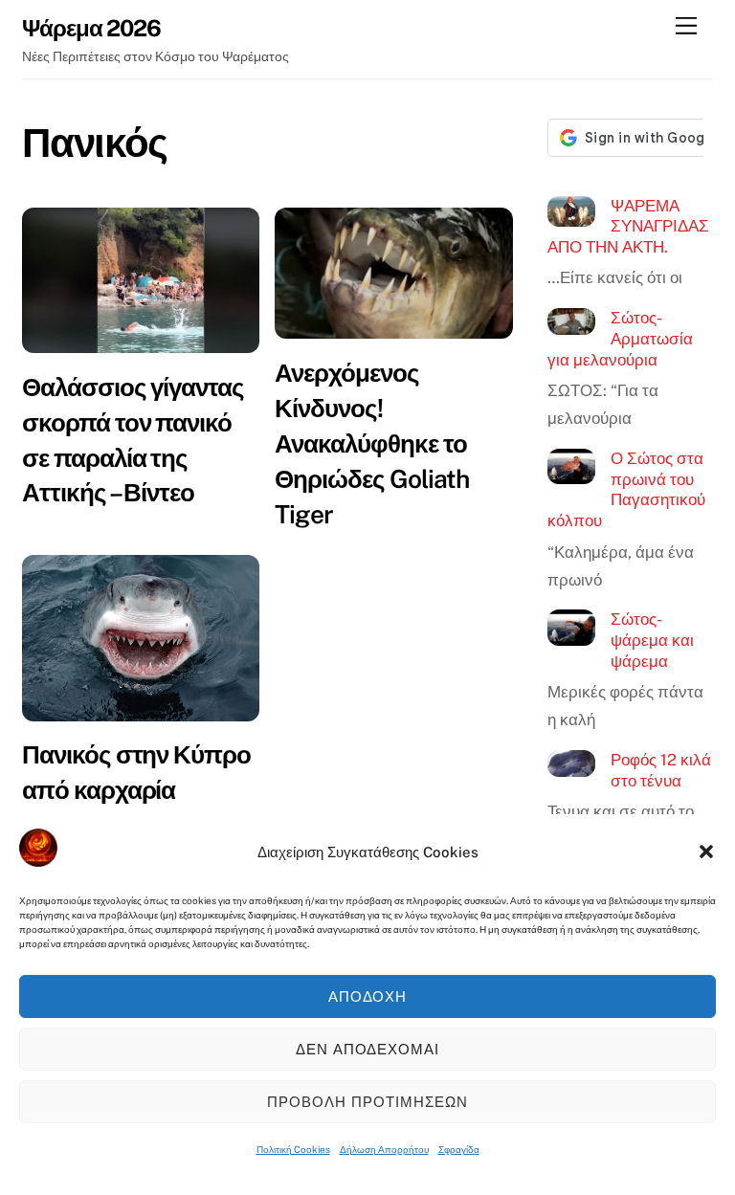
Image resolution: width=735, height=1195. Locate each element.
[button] (706, 851)
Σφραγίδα (458, 1149)
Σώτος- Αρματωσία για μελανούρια (620, 338)
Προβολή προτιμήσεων (367, 1102)
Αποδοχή (368, 996)
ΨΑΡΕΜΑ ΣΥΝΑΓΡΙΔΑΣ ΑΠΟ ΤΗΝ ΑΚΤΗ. (628, 226)
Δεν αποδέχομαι (368, 1049)
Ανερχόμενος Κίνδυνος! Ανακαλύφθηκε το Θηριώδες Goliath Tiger (371, 443)
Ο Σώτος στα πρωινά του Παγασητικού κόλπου (626, 489)
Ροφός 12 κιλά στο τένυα (661, 770)
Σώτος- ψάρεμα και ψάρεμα (652, 639)
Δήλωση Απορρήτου (384, 1149)
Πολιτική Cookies (293, 1149)
